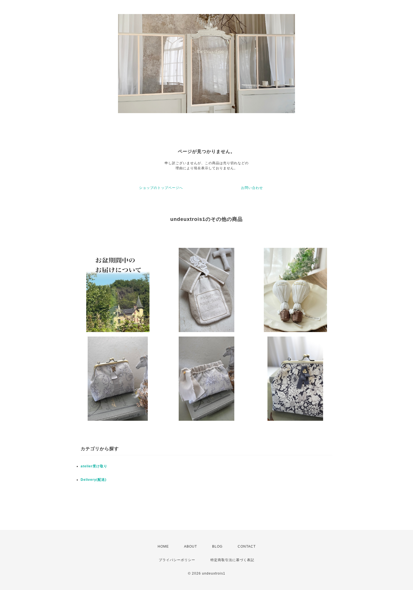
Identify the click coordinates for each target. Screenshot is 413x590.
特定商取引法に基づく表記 (232, 560)
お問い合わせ (252, 188)
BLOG (217, 546)
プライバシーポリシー (177, 560)
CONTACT (247, 546)
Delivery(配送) (93, 480)
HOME (163, 546)
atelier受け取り (94, 466)
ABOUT (190, 546)
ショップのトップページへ (161, 188)
